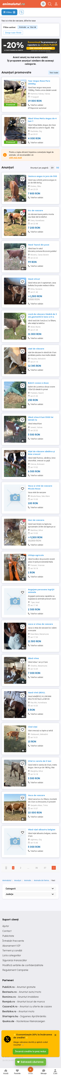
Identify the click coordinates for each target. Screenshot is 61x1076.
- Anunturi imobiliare (20, 996)
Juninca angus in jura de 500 (42, 176)
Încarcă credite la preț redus (30, 1051)
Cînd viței (32, 727)
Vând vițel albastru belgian (41, 829)
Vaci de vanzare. (36, 520)
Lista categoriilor (11, 955)
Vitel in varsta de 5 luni (39, 761)
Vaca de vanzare (36, 795)
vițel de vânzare (36, 348)
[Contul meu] (56, 2)
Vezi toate (54, 72)
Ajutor (5, 926)
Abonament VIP (11, 945)
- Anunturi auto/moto (21, 991)
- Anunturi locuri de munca (23, 1001)
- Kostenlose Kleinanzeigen (23, 1021)
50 (57, 167)
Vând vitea (33, 658)
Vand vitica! (34, 279)
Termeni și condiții (12, 950)
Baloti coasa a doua (38, 383)
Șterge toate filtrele (13, 33)
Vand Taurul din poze (38, 244)
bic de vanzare (35, 210)
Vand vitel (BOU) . (37, 692)
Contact (6, 930)
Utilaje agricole (36, 555)
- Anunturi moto (18, 1011)
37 (45, 868)
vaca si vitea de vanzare (40, 624)
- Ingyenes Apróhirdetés (24, 1016)
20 (52, 167)
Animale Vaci (26, 27)
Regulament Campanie (15, 969)
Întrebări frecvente (13, 940)
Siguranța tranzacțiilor (14, 960)
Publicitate (8, 935)
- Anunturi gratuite (19, 986)
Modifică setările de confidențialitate (22, 965)
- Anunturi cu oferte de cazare (27, 1006)
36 (36, 868)
